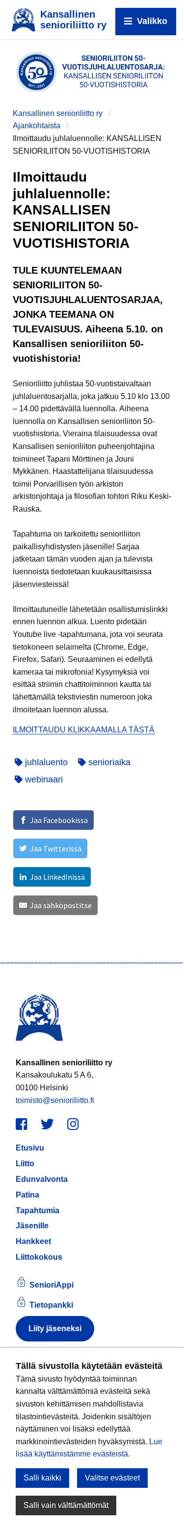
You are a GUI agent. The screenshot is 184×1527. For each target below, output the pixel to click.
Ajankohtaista (36, 125)
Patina (27, 1195)
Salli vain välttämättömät (66, 1505)
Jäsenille (32, 1226)
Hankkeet (33, 1241)
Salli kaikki (42, 1478)
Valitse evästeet (112, 1478)
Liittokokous (39, 1257)
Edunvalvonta (42, 1179)
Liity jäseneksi (54, 1328)
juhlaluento (45, 762)
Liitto (25, 1163)
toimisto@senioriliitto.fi (55, 1100)
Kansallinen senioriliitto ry (58, 113)
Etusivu (30, 1148)
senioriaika (108, 762)
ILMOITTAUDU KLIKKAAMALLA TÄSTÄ (84, 730)
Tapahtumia (37, 1210)
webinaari (43, 779)
